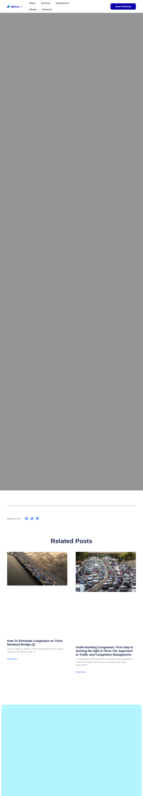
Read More (12, 659)
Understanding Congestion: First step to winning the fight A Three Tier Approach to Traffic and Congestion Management (104, 651)
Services (45, 3)
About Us (47, 9)
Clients (33, 9)
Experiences (62, 3)
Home (32, 3)
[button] (26, 518)
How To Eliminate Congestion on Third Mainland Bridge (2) (34, 642)
